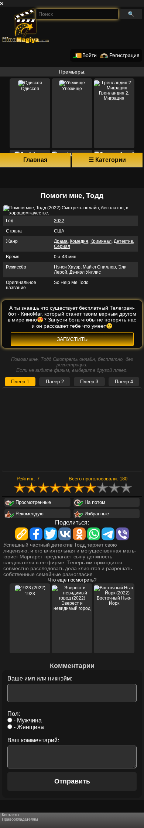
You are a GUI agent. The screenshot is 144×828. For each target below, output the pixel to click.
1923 (30, 593)
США (59, 231)
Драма (61, 241)
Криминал (101, 241)
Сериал (62, 246)
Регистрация (124, 55)
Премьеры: (72, 72)
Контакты (10, 815)
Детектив (123, 241)
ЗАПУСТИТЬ (72, 339)
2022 (59, 220)
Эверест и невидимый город (72, 606)
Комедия (79, 241)
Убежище (72, 88)
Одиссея (30, 88)
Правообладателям (20, 819)
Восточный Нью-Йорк (114, 601)
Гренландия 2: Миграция (114, 95)
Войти (89, 55)
